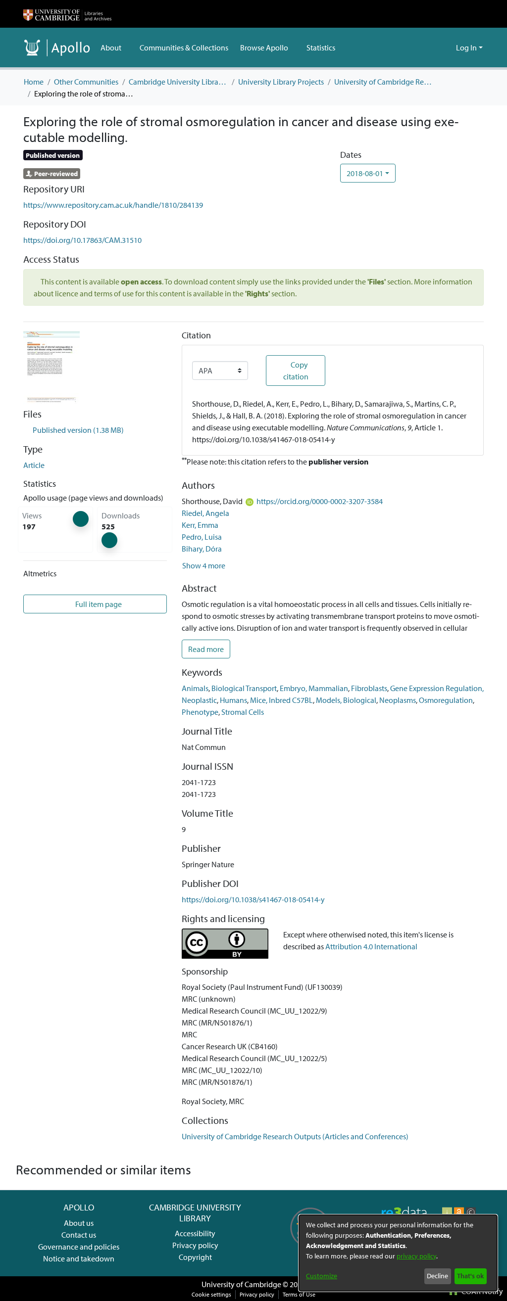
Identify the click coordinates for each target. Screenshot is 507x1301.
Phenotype (200, 712)
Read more (206, 649)
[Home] (67, 14)
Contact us (78, 1235)
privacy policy (416, 1256)
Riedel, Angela (205, 513)
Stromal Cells (242, 712)
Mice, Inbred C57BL (281, 700)
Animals (195, 688)
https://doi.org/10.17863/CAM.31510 (82, 240)
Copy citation (295, 370)
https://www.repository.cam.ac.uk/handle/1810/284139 (113, 205)
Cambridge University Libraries (178, 82)
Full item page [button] (98, 604)
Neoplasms (397, 700)
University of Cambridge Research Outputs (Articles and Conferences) (383, 82)
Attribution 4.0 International (371, 946)
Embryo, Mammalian (314, 688)
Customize (321, 1275)
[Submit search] (432, 47)
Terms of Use (299, 1294)
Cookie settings (211, 1294)
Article (34, 465)
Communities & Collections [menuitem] (184, 47)
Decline (437, 1275)
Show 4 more (203, 565)
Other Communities (86, 82)
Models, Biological (346, 700)
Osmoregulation (446, 700)
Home (34, 82)
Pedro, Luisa (202, 537)
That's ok (470, 1275)
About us (79, 1223)
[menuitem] (114, 47)
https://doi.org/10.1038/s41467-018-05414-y (253, 899)
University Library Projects (281, 82)
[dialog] (398, 1253)
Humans (233, 700)
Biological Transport (244, 688)
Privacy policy (195, 1245)
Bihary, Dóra (202, 549)
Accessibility (195, 1233)
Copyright (195, 1257)
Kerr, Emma (200, 525)
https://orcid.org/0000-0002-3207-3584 (319, 501)
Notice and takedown (78, 1258)
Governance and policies (78, 1247)
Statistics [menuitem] (320, 47)
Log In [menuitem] (466, 47)
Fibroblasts (369, 688)
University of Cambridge (241, 1284)
